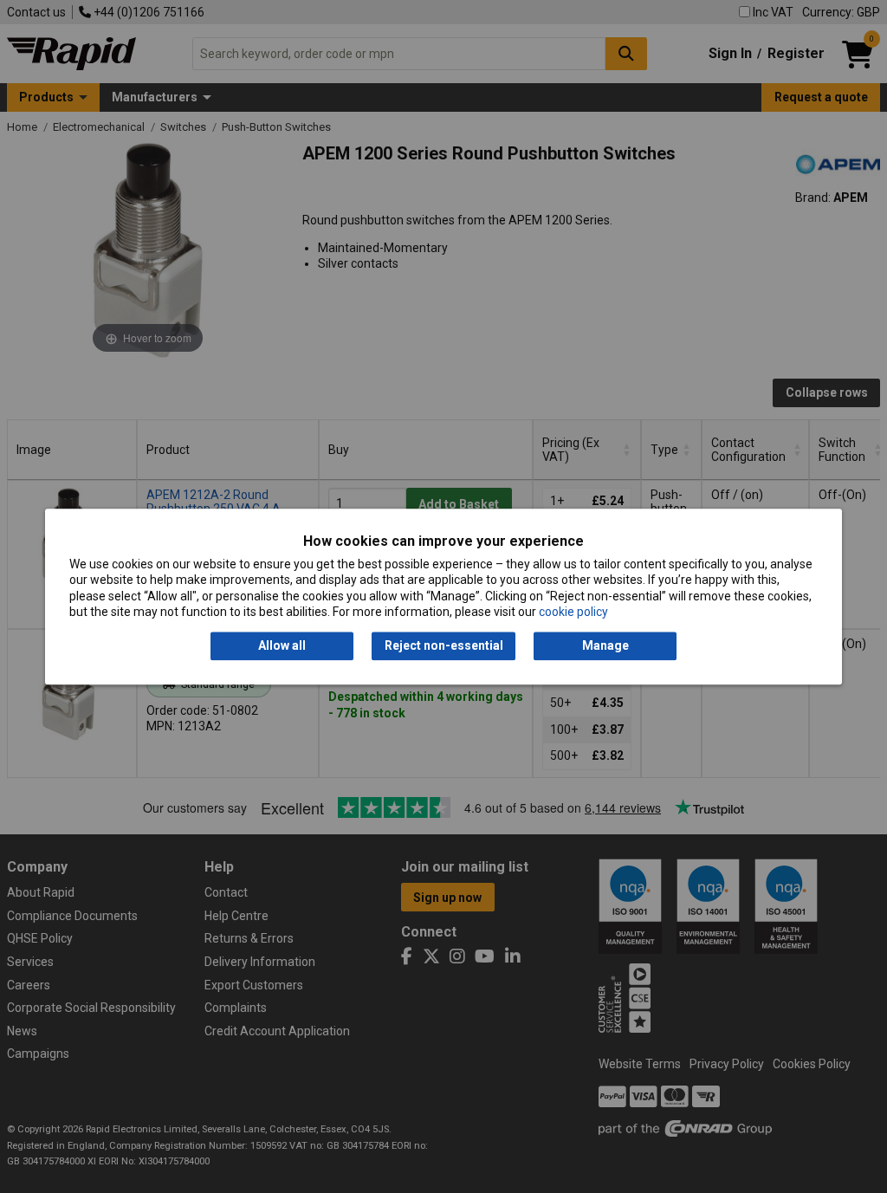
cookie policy (573, 612)
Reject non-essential (444, 646)
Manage (605, 646)
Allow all (282, 646)
